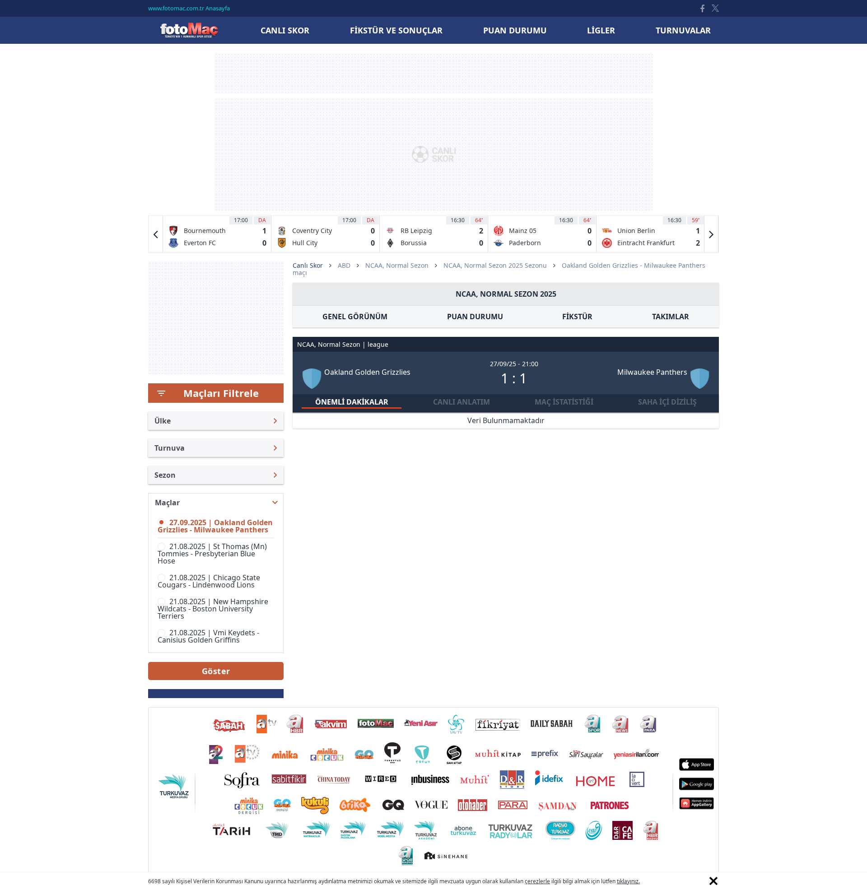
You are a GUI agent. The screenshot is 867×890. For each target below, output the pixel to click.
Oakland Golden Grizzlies (367, 372)
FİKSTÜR (577, 317)
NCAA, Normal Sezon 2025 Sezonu (495, 265)
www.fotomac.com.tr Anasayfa (189, 8)
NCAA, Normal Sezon (397, 265)
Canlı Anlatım (461, 402)
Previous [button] (156, 234)
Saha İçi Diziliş (667, 402)
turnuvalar (683, 30)
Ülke (162, 421)
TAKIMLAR (670, 317)
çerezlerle (537, 881)
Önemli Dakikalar (351, 402)
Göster (216, 671)
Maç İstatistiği (564, 402)
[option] (217, 234)
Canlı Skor (188, 30)
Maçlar (167, 503)
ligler (601, 30)
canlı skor (285, 30)
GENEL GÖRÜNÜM (354, 317)
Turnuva (169, 448)
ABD (344, 265)
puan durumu (515, 30)
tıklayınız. (628, 881)
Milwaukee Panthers (652, 372)
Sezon (165, 475)
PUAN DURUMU (475, 317)
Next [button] (711, 234)
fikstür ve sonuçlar (396, 30)
